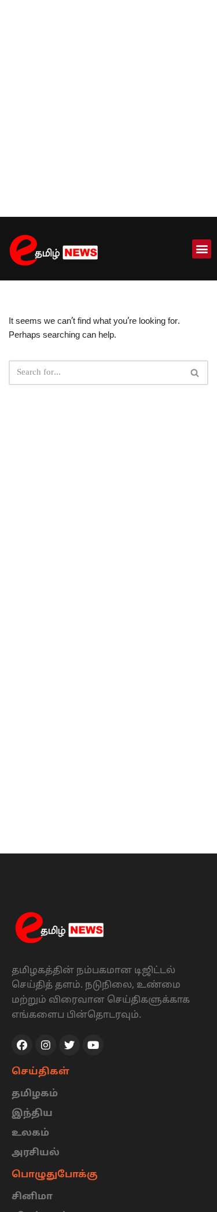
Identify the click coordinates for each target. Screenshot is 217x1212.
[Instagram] (45, 1044)
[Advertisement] (108, 108)
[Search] (195, 372)
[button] (201, 248)
